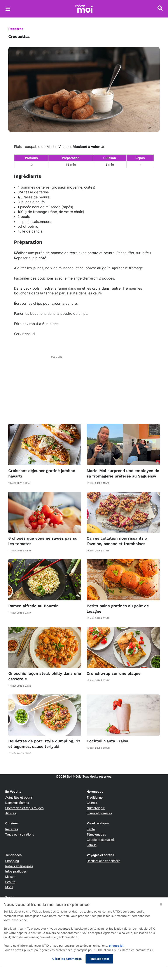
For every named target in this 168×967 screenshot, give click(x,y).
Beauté (10, 882)
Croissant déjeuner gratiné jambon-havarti (42, 473)
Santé (91, 829)
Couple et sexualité (100, 839)
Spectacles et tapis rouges (24, 808)
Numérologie (96, 808)
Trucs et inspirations (19, 834)
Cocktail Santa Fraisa (107, 741)
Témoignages (96, 834)
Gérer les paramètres (67, 958)
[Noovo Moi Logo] (84, 9)
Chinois (92, 802)
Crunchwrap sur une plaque (113, 673)
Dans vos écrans (17, 802)
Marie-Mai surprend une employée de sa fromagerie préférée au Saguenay (123, 473)
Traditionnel (95, 797)
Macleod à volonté (88, 146)
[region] (84, 932)
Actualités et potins (19, 797)
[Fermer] (161, 904)
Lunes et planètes (99, 813)
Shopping (12, 861)
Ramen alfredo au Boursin (33, 605)
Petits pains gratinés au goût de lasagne (118, 608)
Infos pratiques (16, 871)
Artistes (10, 813)
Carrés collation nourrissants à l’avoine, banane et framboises (117, 541)
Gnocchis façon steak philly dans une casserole (44, 676)
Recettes (15, 29)
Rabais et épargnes (19, 866)
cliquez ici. (116, 945)
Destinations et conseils (103, 861)
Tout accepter (99, 958)
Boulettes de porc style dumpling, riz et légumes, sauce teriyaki (44, 744)
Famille (91, 845)
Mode (9, 887)
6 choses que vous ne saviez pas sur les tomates (43, 541)
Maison (10, 876)
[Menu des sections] (8, 8)
